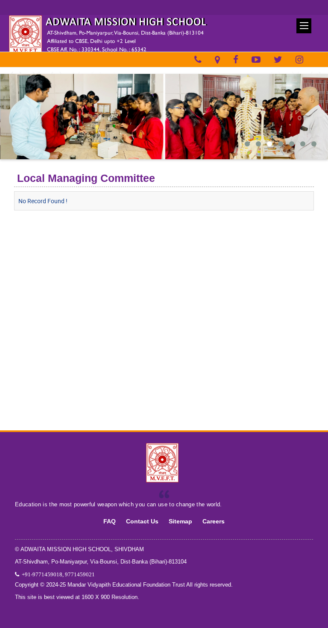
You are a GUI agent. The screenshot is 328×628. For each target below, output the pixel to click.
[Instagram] (299, 59)
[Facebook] (235, 59)
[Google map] (217, 59)
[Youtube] (256, 59)
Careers (213, 521)
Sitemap (180, 521)
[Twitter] (278, 59)
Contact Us (142, 521)
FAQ (109, 521)
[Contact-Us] (197, 59)
